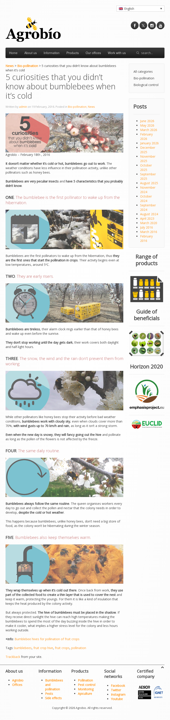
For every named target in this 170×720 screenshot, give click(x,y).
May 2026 (147, 125)
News (91, 107)
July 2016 (146, 227)
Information (52, 53)
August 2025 (149, 183)
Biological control (145, 85)
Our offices (93, 53)
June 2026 (147, 121)
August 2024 (149, 214)
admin (23, 107)
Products (72, 53)
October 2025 (146, 167)
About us (30, 53)
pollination (78, 648)
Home (13, 53)
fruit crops (62, 648)
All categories (143, 71)
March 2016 (148, 232)
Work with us (117, 53)
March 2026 (148, 130)
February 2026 (146, 136)
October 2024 (146, 198)
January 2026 (149, 143)
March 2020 (148, 223)
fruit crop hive (43, 648)
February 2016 (146, 238)
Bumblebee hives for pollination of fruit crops (47, 639)
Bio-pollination (77, 107)
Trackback (13, 657)
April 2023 (147, 218)
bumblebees (23, 648)
